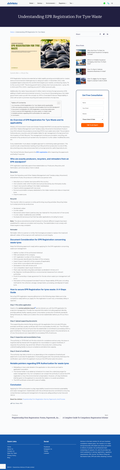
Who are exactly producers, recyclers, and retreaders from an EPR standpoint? (36, 107)
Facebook (47, 447)
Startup (39, 3)
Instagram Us (48, 449)
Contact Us (10, 451)
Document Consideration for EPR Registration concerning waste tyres (33, 109)
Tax (71, 3)
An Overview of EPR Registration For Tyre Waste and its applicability (32, 105)
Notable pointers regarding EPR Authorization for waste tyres (31, 113)
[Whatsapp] (104, 3)
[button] (112, 3)
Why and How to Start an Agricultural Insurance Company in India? (97, 52)
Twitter (46, 451)
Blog (8, 457)
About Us (10, 449)
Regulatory (62, 3)
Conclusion (15, 115)
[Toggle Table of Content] (58, 103)
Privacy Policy (11, 455)
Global (31, 3)
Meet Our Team (12, 453)
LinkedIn (46, 453)
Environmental (50, 3)
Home (12, 32)
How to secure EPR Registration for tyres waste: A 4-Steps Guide (31, 111)
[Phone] (108, 3)
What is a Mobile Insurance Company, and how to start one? (96, 62)
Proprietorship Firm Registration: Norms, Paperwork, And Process (44, 399)
